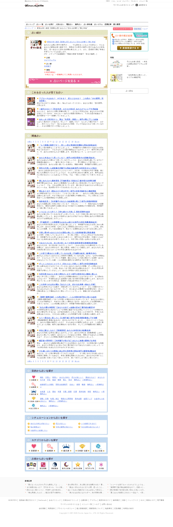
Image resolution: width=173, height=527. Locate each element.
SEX (70, 380)
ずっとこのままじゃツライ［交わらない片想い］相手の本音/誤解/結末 (68, 264)
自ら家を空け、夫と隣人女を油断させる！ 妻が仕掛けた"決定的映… (94, 485)
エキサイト (143, 5)
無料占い (78, 24)
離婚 (83, 384)
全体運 (42, 392)
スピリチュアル (50, 60)
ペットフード (133, 500)
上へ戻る (129, 91)
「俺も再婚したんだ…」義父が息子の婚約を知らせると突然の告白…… (54, 493)
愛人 (64, 380)
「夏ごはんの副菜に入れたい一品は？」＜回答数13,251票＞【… (134, 493)
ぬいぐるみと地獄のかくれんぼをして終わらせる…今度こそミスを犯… (95, 490)
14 (60, 141)
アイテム (93, 500)
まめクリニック (55, 500)
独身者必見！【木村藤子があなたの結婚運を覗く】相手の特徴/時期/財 (68, 201)
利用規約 (51, 508)
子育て (108, 1)
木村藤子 (47, 66)
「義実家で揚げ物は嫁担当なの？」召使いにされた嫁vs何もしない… (135, 487)
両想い (54, 377)
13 (56, 141)
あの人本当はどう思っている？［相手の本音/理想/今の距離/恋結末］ (67, 158)
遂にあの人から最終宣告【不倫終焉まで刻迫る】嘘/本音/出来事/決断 (67, 181)
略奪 (59, 380)
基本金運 (78, 399)
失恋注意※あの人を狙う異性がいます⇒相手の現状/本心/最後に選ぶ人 (68, 274)
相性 (41, 377)
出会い (72, 384)
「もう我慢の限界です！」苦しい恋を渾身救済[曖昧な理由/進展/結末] (68, 145)
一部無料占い (87, 380)
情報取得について (96, 508)
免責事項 (108, 508)
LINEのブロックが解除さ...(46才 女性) (128, 41)
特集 (112, 57)
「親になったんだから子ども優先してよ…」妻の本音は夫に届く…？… (54, 485)
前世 (89, 392)
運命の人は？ (90, 377)
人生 (48, 392)
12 (53, 141)
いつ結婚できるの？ (89, 423)
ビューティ (126, 1)
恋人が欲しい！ (78, 377)
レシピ (119, 1)
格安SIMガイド (105, 500)
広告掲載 (117, 508)
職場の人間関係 (67, 399)
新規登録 (137, 29)
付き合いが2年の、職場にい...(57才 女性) (129, 39)
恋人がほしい (61, 423)
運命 (54, 392)
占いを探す (49, 24)
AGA (142, 500)
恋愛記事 (108, 24)
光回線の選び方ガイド (27, 500)
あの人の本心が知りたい (40, 423)
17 (69, 141)
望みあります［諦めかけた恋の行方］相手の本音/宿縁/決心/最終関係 (67, 191)
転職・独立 (54, 399)
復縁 (54, 380)
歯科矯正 (116, 500)
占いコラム (98, 24)
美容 (124, 500)
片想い (48, 377)
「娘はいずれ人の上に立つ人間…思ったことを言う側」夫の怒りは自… (95, 487)
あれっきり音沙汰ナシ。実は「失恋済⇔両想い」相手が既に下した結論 (68, 119)
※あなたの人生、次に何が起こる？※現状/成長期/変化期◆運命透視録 (68, 243)
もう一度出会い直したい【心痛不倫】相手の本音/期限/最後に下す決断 (68, 318)
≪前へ (29, 141)
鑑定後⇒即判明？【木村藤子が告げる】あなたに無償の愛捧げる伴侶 (67, 341)
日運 (75, 392)
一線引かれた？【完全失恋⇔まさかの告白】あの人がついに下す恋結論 (68, 109)
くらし (113, 1)
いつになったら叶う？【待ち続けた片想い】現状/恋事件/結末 (64, 212)
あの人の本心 (64, 377)
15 (63, 141)
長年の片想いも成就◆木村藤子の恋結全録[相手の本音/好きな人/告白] (68, 168)
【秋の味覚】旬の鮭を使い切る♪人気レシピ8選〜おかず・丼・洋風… (135, 490)
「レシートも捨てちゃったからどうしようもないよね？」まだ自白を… (136, 485)
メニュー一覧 (143, 1)
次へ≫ (77, 141)
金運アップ (88, 399)
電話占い (69, 24)
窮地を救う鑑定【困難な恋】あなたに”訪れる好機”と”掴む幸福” (71, 42)
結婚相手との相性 (47, 384)
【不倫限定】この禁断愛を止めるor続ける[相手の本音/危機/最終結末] (68, 222)
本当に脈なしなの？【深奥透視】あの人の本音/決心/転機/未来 (65, 330)
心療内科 (84, 500)
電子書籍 (160, 500)
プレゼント (134, 1)
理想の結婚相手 (62, 384)
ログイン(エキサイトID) (123, 29)
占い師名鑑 (88, 24)
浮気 (48, 380)
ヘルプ (145, 29)
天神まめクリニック (71, 500)
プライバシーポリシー (65, 508)
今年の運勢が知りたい (64, 427)
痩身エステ (150, 500)
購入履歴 (116, 24)
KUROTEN (12, 500)
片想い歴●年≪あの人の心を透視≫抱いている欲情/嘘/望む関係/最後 (67, 233)
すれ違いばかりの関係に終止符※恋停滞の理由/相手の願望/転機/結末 (67, 351)
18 (72, 141)
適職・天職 (44, 399)
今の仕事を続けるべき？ (90, 427)
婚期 (78, 384)
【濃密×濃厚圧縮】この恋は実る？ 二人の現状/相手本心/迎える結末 (68, 297)
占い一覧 (39, 24)
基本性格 (82, 392)
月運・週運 (67, 392)
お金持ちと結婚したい (39, 430)
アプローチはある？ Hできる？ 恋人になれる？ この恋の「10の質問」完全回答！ (71, 99)
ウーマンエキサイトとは (70, 504)
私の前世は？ (36, 427)
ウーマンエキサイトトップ (123, 5)
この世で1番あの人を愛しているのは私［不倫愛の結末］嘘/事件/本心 (68, 253)
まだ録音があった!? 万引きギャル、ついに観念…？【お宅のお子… (53, 487)
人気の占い (60, 24)
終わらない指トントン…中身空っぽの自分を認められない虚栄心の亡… (54, 490)
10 (48, 141)
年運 (59, 392)
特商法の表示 (128, 508)
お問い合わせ (107, 504)
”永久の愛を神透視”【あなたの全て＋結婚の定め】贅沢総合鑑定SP (67, 307)
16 (66, 141)
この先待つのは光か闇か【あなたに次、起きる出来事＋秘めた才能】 (67, 284)
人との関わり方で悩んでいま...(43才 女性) (130, 43)
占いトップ (30, 24)
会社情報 (42, 508)
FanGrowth (42, 500)
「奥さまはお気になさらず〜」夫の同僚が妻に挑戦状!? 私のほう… (93, 493)
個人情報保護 (81, 508)
